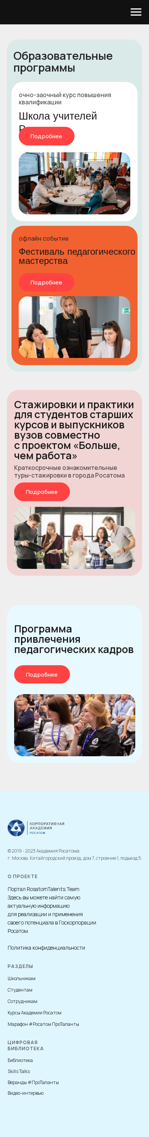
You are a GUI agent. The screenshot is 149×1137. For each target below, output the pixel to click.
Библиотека (20, 1060)
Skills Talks (19, 1071)
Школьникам (22, 978)
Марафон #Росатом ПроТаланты (43, 1024)
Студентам (20, 990)
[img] (75, 183)
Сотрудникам (22, 1001)
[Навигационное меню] (136, 12)
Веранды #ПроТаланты (33, 1082)
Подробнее (46, 136)
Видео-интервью (26, 1093)
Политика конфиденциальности (46, 947)
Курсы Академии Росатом (35, 1012)
